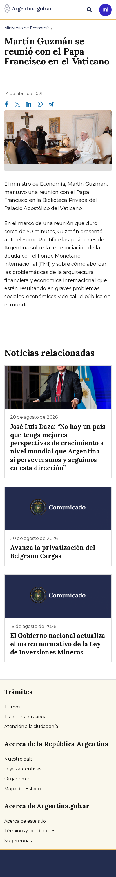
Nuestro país (18, 759)
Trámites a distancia (25, 717)
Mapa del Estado (22, 788)
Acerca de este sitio (25, 821)
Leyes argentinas (22, 769)
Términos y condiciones (29, 830)
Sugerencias (18, 840)
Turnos (12, 707)
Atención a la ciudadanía (31, 726)
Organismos (17, 778)
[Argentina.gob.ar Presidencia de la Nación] (28, 9)
